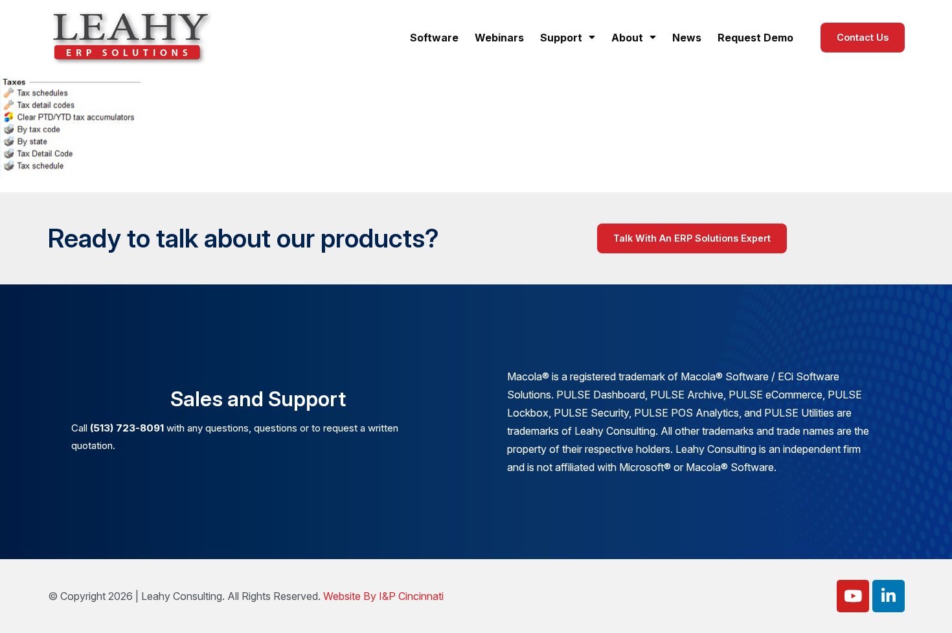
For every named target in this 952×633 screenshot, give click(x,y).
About (627, 37)
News (686, 37)
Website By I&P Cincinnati (383, 596)
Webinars (499, 37)
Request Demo (755, 37)
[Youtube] (853, 596)
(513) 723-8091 (127, 428)
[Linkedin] (888, 596)
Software (434, 37)
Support (561, 37)
